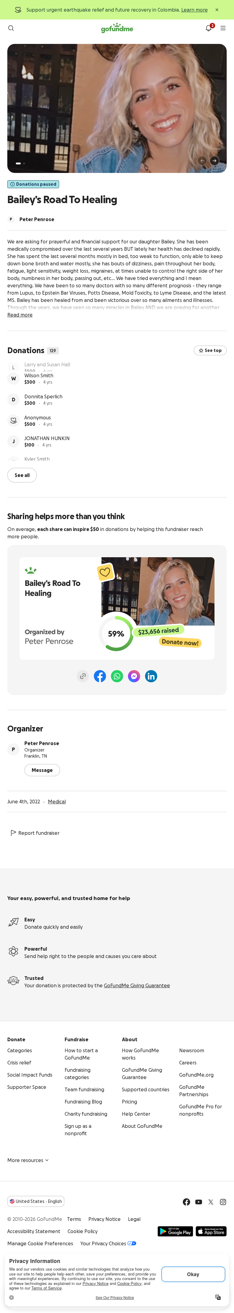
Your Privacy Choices (103, 1243)
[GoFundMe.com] (117, 28)
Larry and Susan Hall (47, 366)
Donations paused (36, 184)
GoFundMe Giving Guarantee (137, 985)
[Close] (217, 10)
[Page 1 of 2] (18, 163)
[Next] (214, 161)
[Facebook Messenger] (134, 675)
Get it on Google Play (175, 1230)
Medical (57, 801)
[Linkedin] (151, 675)
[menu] (223, 28)
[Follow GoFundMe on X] (211, 1201)
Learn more (194, 10)
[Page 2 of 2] (24, 163)
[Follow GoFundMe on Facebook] (186, 1201)
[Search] (11, 28)
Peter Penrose (41, 742)
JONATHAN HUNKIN (47, 450)
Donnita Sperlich (43, 408)
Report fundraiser (38, 832)
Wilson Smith (38, 387)
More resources (25, 1159)
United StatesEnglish (39, 1200)
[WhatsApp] (117, 675)
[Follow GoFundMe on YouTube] (199, 1201)
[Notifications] (208, 28)
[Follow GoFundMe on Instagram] (223, 1201)
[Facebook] (100, 675)
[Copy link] (83, 675)
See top (213, 350)
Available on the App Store (211, 1230)
